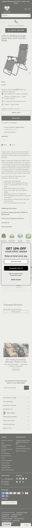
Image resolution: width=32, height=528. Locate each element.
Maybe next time (16, 279)
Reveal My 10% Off (16, 268)
